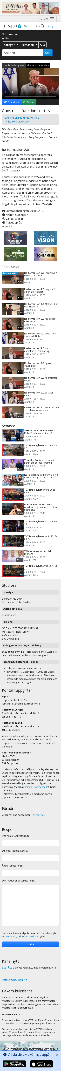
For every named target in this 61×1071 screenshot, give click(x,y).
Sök (47, 53)
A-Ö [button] (42, 45)
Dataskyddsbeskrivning (14, 979)
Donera (30, 102)
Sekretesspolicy (9, 936)
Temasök (28, 45)
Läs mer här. (38, 814)
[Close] (57, 1055)
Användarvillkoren (30, 936)
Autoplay (12, 267)
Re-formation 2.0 (18, 121)
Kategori (9, 45)
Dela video (13, 102)
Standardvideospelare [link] (13, 65)
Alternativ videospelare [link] (38, 65)
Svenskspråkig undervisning (22, 117)
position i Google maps (35, 786)
